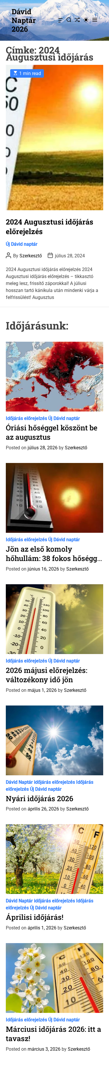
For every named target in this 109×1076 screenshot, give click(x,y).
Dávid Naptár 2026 (24, 20)
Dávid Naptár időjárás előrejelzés (40, 782)
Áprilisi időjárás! (34, 917)
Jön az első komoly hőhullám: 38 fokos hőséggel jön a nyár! (54, 558)
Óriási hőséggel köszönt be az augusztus (51, 432)
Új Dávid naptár (21, 244)
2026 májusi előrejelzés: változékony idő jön (46, 675)
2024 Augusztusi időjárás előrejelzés (49, 226)
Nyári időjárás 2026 (39, 798)
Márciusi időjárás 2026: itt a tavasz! (53, 1033)
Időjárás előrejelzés (26, 418)
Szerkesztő (30, 256)
